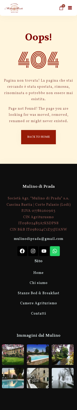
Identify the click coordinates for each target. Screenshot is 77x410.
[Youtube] (44, 251)
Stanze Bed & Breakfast (38, 293)
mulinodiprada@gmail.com (38, 239)
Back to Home (38, 137)
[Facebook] (22, 251)
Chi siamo (39, 283)
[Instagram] (33, 251)
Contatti (38, 313)
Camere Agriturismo (38, 303)
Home (38, 273)
